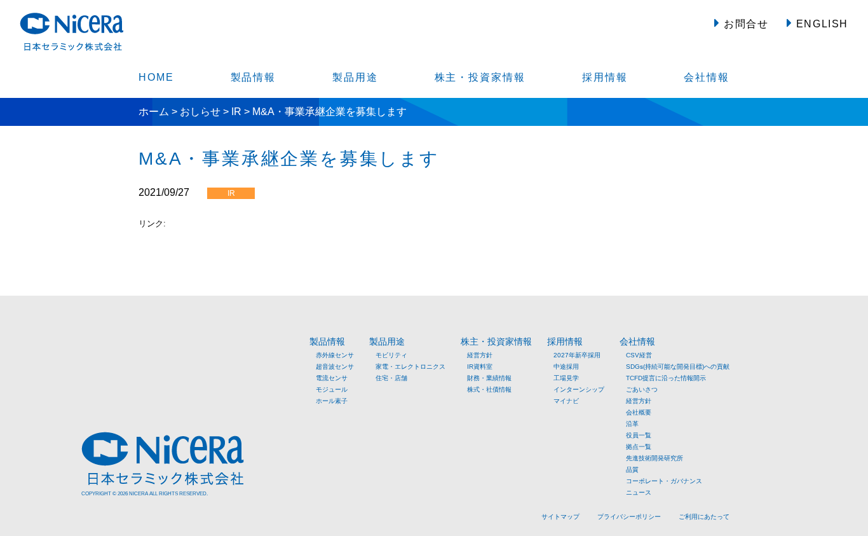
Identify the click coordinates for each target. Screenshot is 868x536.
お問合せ (745, 23)
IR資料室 (479, 366)
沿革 (632, 423)
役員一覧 (638, 435)
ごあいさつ (642, 389)
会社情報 (706, 77)
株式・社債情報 (489, 389)
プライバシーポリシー (629, 516)
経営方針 (479, 355)
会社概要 (638, 412)
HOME (156, 77)
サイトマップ (560, 516)
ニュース (638, 492)
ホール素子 (332, 400)
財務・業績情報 (489, 378)
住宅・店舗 (391, 378)
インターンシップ (578, 389)
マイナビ (566, 400)
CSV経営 (639, 355)
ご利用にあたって (704, 516)
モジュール (332, 389)
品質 (632, 469)
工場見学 (566, 378)
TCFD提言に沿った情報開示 (666, 378)
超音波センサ (335, 366)
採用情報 (605, 77)
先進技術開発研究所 (654, 458)
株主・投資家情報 (480, 77)
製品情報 (253, 77)
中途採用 (566, 366)
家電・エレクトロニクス (410, 366)
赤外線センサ (335, 355)
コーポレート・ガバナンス (664, 481)
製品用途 (355, 77)
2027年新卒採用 (576, 355)
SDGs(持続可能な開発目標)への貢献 (677, 366)
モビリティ (391, 355)
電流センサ (332, 378)
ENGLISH (820, 23)
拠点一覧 (638, 446)
